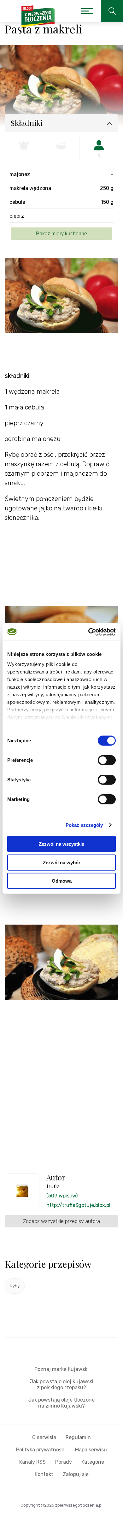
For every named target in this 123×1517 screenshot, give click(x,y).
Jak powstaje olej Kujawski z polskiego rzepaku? (61, 1385)
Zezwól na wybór (61, 862)
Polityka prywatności (41, 1450)
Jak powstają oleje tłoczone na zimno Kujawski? (61, 1403)
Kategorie (92, 1462)
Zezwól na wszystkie (61, 844)
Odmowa (62, 881)
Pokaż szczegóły (84, 824)
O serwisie (44, 1437)
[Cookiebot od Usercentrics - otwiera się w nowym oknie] (88, 632)
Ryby (15, 1286)
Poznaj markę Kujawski (61, 1369)
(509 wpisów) (62, 1196)
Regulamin (78, 1437)
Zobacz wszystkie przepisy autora (61, 1221)
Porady (63, 1462)
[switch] (107, 760)
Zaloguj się (76, 1474)
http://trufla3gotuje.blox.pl (78, 1205)
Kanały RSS (32, 1462)
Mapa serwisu (91, 1450)
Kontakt (44, 1474)
